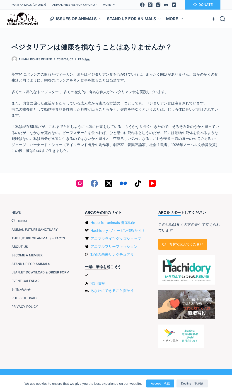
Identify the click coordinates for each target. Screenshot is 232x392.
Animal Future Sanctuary (35, 229)
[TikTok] (137, 183)
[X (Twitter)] (150, 4)
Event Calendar (25, 281)
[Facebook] (142, 4)
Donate (23, 221)
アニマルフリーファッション (114, 246)
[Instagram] (158, 4)
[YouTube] (174, 4)
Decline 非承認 (192, 383)
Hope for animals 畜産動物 (112, 222)
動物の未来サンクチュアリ (112, 254)
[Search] (222, 19)
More (107, 4)
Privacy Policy (25, 306)
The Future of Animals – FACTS (38, 238)
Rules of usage (25, 298)
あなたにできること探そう (112, 290)
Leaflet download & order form (40, 272)
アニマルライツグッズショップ (115, 238)
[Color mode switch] (213, 19)
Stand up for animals (131, 18)
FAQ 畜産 (84, 59)
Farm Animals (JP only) (29, 4)
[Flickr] (166, 4)
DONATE (205, 4)
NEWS (16, 212)
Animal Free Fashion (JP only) (74, 4)
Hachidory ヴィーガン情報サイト (117, 230)
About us (20, 246)
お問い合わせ (21, 289)
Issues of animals (76, 18)
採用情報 (97, 283)
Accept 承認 (160, 383)
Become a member (27, 255)
